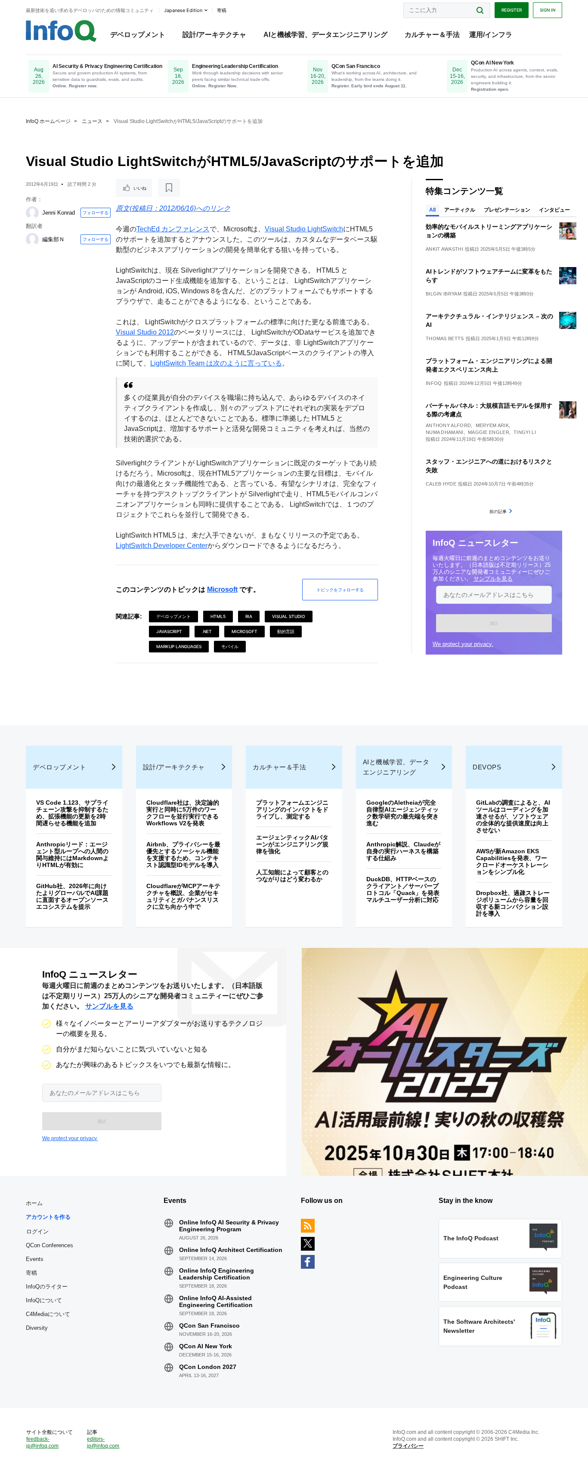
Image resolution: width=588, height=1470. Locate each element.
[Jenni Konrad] (32, 212)
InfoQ (434, 383)
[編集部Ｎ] (32, 239)
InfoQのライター (47, 1286)
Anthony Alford (448, 425)
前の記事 (498, 511)
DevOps (487, 767)
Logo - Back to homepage (61, 31)
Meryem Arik (492, 425)
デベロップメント (137, 34)
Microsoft (222, 589)
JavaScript (169, 631)
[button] (494, 623)
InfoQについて (44, 1300)
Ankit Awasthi (444, 249)
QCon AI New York (205, 1346)
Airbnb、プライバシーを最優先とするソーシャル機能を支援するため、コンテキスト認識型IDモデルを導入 (183, 854)
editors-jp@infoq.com (103, 1442)
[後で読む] (169, 188)
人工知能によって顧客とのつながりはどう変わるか (292, 876)
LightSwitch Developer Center (161, 545)
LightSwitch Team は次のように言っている (216, 363)
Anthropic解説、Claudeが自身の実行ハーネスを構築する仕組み (403, 851)
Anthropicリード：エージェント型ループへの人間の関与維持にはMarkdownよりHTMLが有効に (72, 854)
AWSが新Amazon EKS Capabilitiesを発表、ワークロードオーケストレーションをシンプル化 (512, 861)
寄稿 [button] (221, 10)
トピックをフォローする (340, 589)
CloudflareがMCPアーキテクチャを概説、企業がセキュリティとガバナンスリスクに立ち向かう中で (183, 896)
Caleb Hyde (441, 483)
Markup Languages (178, 646)
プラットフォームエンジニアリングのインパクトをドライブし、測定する (292, 809)
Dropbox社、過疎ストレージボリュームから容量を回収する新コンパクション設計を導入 (513, 903)
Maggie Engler (488, 432)
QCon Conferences (49, 1245)
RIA (248, 616)
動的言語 (285, 631)
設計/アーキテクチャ (214, 34)
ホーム (34, 1203)
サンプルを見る (493, 578)
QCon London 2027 (207, 1366)
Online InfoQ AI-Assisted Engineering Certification (216, 1301)
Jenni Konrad (58, 212)
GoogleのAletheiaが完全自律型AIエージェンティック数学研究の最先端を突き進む (402, 813)
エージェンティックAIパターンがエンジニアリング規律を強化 (292, 844)
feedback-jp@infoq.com (42, 1442)
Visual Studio (288, 616)
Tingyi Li (525, 432)
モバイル (229, 646)
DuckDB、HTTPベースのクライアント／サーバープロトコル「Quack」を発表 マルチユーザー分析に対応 (406, 889)
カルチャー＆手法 (432, 34)
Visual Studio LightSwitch (304, 229)
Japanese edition (183, 10)
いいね (139, 188)
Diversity (37, 1328)
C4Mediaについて (48, 1314)
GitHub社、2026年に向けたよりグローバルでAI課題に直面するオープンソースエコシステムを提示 (72, 896)
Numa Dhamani (445, 432)
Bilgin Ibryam (443, 293)
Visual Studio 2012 (145, 332)
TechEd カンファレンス (173, 229)
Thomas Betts (445, 338)
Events (34, 1259)
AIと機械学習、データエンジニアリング (325, 34)
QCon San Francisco (209, 1325)
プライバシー (408, 1446)
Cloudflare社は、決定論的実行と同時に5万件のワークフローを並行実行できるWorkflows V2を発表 (182, 813)
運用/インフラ (490, 34)
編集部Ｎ (53, 239)
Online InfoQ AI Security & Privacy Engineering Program (229, 1226)
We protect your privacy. (463, 644)
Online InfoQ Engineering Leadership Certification (216, 1274)
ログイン (37, 1231)
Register (511, 9)
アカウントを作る (48, 1217)
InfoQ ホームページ (48, 121)
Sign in (547, 9)
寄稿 (31, 1273)
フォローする (95, 212)
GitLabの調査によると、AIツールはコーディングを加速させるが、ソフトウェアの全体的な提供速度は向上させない (513, 816)
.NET (207, 631)
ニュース (92, 121)
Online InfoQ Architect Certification (230, 1249)
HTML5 (218, 616)
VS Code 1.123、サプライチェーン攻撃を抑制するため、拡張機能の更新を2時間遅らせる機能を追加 (72, 813)
